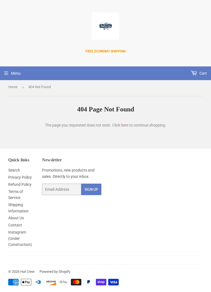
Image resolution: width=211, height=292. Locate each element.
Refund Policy (20, 184)
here (124, 125)
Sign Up (91, 189)
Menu (16, 73)
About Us (16, 218)
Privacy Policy (20, 177)
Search (14, 170)
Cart (203, 73)
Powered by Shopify (55, 271)
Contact (15, 225)
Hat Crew (27, 271)
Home (13, 87)
